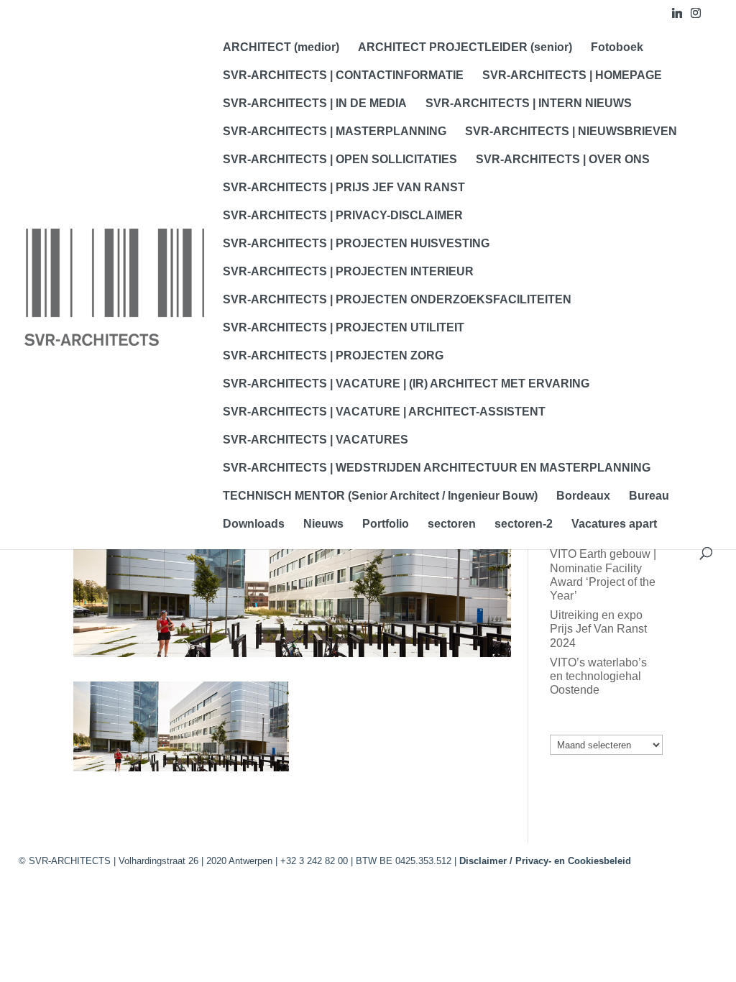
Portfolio (385, 524)
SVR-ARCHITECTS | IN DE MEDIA (315, 103)
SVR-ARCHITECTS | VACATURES (315, 440)
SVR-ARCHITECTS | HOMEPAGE (572, 75)
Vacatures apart (614, 524)
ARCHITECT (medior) (281, 47)
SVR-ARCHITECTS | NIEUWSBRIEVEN (571, 132)
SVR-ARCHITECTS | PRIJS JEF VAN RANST (344, 188)
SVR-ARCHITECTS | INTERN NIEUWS (529, 103)
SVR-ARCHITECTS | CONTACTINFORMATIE (343, 75)
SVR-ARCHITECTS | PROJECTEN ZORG (333, 356)
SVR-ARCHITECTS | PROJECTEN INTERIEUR (348, 272)
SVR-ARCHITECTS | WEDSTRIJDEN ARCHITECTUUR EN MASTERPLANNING (436, 468)
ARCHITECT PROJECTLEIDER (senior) (465, 47)
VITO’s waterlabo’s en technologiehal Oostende (598, 676)
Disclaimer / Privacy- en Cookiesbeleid (545, 860)
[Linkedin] (677, 17)
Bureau (649, 496)
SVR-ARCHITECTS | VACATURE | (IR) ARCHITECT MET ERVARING (406, 384)
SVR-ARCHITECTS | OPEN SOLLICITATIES (340, 160)
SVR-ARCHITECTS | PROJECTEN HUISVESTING (356, 244)
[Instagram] (696, 17)
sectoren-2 (523, 524)
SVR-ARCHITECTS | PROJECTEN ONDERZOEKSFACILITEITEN (397, 300)
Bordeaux (583, 496)
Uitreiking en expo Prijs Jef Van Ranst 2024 (598, 628)
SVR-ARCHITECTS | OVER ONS (563, 160)
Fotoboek (617, 47)
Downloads (254, 524)
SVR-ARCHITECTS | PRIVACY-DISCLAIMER (343, 216)
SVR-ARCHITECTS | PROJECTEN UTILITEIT (343, 328)
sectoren (452, 524)
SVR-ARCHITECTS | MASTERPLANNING (334, 132)
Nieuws (323, 524)
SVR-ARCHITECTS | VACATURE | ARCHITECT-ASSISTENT (384, 412)
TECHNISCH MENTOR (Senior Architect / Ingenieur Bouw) (380, 496)
